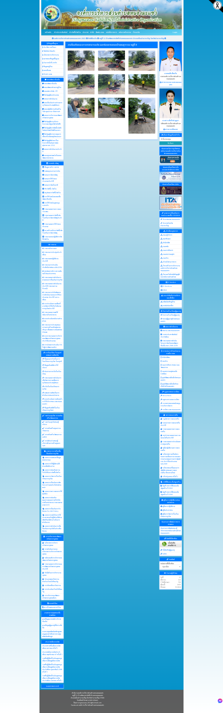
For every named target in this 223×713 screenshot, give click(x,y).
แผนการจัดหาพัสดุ (50, 174)
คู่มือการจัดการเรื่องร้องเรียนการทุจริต (170, 515)
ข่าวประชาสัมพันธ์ (60, 32)
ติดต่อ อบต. (100, 32)
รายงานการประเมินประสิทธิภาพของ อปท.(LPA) (52, 266)
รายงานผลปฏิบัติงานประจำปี (50, 259)
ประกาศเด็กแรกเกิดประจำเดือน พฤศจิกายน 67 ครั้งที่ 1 (52, 653)
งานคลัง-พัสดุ (53, 163)
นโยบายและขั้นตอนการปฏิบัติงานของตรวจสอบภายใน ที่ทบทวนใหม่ (170, 470)
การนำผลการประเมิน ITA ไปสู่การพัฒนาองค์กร (52, 346)
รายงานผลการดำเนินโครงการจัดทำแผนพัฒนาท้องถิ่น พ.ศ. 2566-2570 (169, 343)
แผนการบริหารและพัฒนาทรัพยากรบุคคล (52, 116)
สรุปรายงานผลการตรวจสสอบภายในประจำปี (170, 436)
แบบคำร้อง (53, 603)
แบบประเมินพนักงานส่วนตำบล (52, 319)
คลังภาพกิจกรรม (125, 32)
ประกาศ (85, 32)
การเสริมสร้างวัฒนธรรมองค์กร (51, 435)
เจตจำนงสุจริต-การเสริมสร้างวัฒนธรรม (53, 416)
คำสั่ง (92, 32)
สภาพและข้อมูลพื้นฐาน (51, 58)
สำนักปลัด (166, 242)
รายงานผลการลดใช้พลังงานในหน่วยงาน (50, 313)
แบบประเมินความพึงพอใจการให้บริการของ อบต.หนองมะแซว (52, 401)
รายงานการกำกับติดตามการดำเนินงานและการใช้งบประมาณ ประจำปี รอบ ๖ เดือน (51, 296)
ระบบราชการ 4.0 (52, 686)
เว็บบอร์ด (136, 32)
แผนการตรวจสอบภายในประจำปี (170, 424)
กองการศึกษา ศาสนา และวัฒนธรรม (170, 366)
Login (175, 32)
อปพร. (164, 553)
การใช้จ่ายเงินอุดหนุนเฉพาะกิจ (51, 204)
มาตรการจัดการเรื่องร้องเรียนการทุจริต (52, 477)
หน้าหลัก (48, 32)
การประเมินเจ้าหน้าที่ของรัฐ (52, 590)
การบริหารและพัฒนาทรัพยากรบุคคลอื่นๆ (50, 596)
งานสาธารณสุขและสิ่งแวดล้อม (52, 614)
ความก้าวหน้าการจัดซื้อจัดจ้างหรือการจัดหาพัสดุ (52, 231)
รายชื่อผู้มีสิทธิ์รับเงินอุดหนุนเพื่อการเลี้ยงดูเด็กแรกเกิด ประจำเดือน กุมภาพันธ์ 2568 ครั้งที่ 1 (52, 668)
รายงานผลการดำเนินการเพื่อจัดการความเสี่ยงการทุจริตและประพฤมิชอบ (51, 380)
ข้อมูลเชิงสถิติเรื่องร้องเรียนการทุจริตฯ (51, 409)
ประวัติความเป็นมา (49, 47)
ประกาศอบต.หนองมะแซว (171, 219)
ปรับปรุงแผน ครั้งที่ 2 (170, 476)
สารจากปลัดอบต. (171, 129)
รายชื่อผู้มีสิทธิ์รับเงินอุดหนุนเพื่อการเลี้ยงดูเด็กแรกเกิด (52, 659)
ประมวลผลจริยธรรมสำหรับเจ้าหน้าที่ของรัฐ (50, 580)
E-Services (167, 286)
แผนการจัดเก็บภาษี (51, 185)
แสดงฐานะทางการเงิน (52, 171)
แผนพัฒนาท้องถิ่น (53, 79)
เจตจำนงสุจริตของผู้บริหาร (50, 423)
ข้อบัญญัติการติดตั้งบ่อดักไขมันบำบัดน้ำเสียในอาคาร (51, 129)
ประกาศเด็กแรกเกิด (52, 641)
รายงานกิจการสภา (50, 248)
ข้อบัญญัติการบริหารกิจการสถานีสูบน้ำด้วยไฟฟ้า (51, 122)
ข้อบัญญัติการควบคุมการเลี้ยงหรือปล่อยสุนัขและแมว (51, 135)
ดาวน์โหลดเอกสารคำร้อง (52, 607)
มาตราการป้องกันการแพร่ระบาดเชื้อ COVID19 (170, 214)
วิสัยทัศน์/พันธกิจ (49, 51)
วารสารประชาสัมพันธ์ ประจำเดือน (169, 335)
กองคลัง (166, 246)
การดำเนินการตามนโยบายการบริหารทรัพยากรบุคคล (52, 551)
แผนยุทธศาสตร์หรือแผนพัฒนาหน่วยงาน (51, 156)
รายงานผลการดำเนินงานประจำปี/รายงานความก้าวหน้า (51, 286)
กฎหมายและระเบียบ (171, 391)
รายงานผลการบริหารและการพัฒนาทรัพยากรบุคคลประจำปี (52, 566)
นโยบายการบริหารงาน (51, 54)
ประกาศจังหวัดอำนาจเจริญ (167, 224)
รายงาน (53, 244)
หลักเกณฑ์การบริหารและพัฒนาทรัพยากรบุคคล (52, 559)
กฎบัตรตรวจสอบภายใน (171, 418)
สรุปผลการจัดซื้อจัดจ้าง (52, 192)
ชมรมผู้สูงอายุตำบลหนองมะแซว (170, 320)
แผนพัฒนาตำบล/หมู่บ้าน (52, 87)
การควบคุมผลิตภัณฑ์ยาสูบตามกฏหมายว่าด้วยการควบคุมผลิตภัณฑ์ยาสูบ (52, 634)
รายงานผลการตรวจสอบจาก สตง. (51, 210)
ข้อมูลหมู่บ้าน (47, 66)
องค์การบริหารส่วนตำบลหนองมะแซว (91, 705)
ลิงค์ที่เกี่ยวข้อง (171, 538)
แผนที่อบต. (47, 70)
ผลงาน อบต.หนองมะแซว (171, 330)
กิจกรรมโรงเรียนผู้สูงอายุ (171, 311)
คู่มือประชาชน (167, 510)
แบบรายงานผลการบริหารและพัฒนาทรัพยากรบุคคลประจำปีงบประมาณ (52, 338)
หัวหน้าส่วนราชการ (169, 261)
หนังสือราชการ (111, 32)
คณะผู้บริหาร (167, 235)
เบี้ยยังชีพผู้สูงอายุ (168, 550)
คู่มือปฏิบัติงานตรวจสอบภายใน (170, 449)
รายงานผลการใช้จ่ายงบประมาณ (51, 225)
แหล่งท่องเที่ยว (168, 305)
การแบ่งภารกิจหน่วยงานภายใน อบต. (171, 352)
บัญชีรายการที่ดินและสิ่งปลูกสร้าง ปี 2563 (170, 487)
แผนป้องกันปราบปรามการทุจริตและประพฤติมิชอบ (52, 103)
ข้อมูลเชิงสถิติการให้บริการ (50, 366)
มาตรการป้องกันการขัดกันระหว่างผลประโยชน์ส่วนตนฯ (51, 485)
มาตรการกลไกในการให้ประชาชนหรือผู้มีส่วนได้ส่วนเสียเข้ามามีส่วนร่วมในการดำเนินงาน (52, 519)
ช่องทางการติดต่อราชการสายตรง (170, 523)
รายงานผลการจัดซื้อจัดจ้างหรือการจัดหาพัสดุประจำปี (52, 218)
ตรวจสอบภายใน (172, 415)
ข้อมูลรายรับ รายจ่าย (51, 167)
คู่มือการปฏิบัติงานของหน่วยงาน (171, 501)
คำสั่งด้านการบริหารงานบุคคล (51, 574)
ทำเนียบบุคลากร (172, 231)
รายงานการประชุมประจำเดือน (52, 253)
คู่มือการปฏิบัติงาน (168, 506)
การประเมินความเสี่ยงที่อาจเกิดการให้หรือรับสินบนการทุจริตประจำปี (51, 306)
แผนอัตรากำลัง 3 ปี (50, 91)
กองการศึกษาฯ (168, 250)
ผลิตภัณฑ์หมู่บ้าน (169, 301)
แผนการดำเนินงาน (50, 98)
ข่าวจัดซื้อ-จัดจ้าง (50, 188)
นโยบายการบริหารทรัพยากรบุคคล (50, 544)
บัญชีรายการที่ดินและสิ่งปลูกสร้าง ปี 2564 (170, 493)
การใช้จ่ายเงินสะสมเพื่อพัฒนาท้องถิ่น (51, 197)
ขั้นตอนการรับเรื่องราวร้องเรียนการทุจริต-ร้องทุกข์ (52, 360)
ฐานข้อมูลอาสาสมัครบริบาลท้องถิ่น (51, 620)
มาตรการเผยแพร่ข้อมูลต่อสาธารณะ (51, 458)
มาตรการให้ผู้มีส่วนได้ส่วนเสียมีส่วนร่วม (51, 465)
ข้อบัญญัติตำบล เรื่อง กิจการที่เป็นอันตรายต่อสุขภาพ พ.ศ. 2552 (50, 143)
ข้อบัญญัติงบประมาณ (51, 95)
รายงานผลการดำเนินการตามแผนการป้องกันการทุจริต (52, 278)
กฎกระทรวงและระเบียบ (170, 399)
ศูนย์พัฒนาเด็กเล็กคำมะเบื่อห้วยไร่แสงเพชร (169, 385)
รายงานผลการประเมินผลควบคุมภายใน (170, 442)
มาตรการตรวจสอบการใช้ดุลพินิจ (52, 492)
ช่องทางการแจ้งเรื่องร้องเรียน (51, 372)
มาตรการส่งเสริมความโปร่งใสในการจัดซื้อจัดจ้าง (51, 471)
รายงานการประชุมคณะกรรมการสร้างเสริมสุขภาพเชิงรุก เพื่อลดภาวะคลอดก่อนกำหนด (52, 328)
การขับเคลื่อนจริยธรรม (52, 585)
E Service (172, 282)
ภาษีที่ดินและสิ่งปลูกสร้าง (171, 482)
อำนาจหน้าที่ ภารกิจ (50, 62)
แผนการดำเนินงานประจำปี (52, 150)
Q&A (165, 290)
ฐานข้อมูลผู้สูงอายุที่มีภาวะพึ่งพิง (52, 626)
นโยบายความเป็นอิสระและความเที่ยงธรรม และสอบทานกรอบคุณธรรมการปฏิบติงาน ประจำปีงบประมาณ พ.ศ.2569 (170, 459)
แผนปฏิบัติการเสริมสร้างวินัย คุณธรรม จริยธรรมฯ (51, 110)
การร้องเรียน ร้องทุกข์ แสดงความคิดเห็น (53, 353)
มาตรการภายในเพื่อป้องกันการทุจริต (53, 452)
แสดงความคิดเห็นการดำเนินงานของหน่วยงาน (50, 394)
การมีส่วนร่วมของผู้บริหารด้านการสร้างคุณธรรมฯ (51, 443)
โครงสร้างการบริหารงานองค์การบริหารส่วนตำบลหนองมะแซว (170, 268)
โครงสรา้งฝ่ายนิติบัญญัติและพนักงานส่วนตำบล (170, 275)
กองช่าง (165, 258)
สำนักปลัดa (166, 357)
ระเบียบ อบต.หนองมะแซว (171, 409)
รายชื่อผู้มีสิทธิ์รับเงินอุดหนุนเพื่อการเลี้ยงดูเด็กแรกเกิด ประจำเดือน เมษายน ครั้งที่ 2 (52, 678)
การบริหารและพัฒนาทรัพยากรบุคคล (53, 537)
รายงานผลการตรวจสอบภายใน (170, 430)
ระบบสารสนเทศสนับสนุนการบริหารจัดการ (170, 404)
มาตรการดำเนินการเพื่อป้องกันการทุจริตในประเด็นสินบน (51, 528)
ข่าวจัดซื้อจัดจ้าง (75, 32)
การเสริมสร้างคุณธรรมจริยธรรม (51, 429)
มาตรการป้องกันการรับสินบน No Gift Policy (51, 510)
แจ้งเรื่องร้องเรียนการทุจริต (50, 387)
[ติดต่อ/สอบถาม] (220, 701)
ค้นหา (171, 143)
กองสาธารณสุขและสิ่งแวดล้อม (169, 372)
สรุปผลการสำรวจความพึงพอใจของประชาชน (52, 272)
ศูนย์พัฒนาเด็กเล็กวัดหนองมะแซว (171, 378)
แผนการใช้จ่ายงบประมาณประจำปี (49, 180)
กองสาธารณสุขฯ (168, 254)
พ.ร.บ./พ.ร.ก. (166, 395)
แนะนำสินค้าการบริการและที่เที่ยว (171, 296)
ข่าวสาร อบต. (47, 74)
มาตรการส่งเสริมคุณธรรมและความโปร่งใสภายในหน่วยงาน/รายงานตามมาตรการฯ (52, 501)
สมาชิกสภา (167, 238)
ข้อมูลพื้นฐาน (53, 43)
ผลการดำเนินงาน (171, 326)
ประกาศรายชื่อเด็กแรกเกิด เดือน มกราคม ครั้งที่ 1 (51, 647)
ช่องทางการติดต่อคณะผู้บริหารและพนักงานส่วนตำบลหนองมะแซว (171, 530)
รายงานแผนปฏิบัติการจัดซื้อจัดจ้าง (52, 237)
